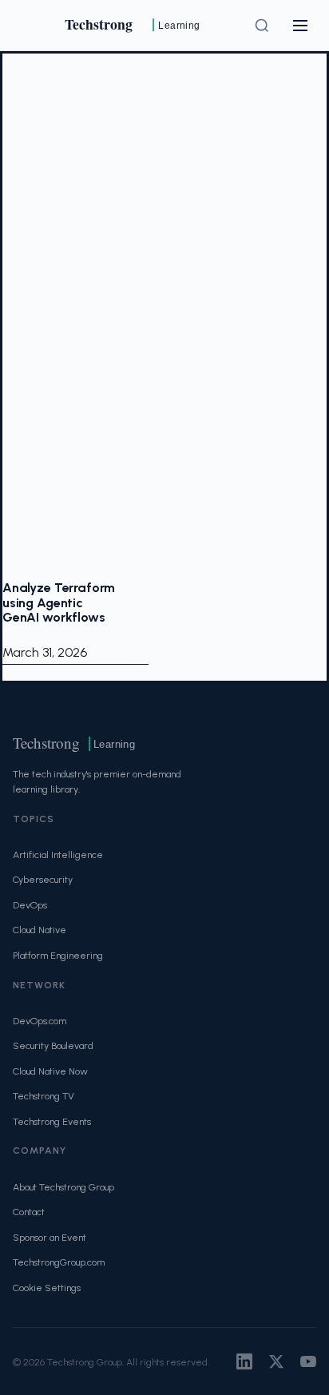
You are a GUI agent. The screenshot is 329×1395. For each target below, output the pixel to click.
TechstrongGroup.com (59, 1262)
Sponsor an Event (49, 1237)
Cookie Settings (47, 1288)
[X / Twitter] (276, 1361)
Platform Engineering (58, 955)
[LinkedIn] (244, 1361)
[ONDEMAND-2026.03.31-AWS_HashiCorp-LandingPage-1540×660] (75, 317)
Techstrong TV (43, 1096)
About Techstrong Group (63, 1187)
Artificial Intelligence (58, 854)
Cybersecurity (43, 879)
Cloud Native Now (50, 1071)
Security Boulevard (53, 1045)
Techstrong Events (52, 1121)
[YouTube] (308, 1361)
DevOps (30, 905)
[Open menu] (300, 26)
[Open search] (262, 25)
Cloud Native (39, 930)
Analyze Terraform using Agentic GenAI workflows (58, 602)
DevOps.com (39, 1021)
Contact (29, 1212)
